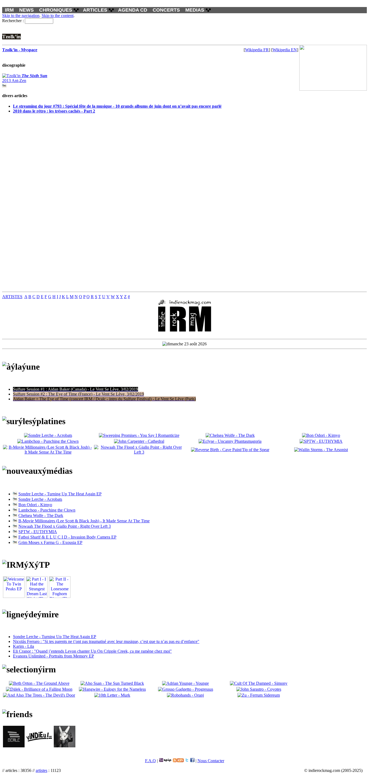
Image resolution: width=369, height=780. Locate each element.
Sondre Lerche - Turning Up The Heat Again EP (60, 494)
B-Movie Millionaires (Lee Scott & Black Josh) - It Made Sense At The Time (84, 521)
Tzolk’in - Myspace (19, 49)
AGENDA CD (132, 10)
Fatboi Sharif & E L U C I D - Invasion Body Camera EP (67, 537)
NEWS (26, 10)
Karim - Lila (23, 646)
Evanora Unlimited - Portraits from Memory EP (53, 656)
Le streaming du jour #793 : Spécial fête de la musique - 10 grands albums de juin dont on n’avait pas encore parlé (117, 106)
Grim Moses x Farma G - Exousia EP (50, 542)
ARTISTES (12, 296)
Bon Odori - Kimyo (35, 504)
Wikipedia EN (285, 49)
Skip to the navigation (20, 15)
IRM (9, 10)
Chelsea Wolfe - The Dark (40, 515)
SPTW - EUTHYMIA (37, 531)
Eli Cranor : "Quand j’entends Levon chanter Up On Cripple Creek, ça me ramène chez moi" (92, 651)
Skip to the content (57, 15)
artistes (41, 770)
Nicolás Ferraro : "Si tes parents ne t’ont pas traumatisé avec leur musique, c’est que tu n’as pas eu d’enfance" (106, 641)
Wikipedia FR (257, 49)
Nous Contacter (210, 760)
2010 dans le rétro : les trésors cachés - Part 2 (54, 111)
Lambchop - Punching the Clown (46, 510)
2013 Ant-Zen (24, 78)
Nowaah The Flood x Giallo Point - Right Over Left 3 (64, 526)
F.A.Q (150, 760)
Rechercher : (13, 20)
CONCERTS (166, 10)
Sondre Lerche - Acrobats (40, 499)
